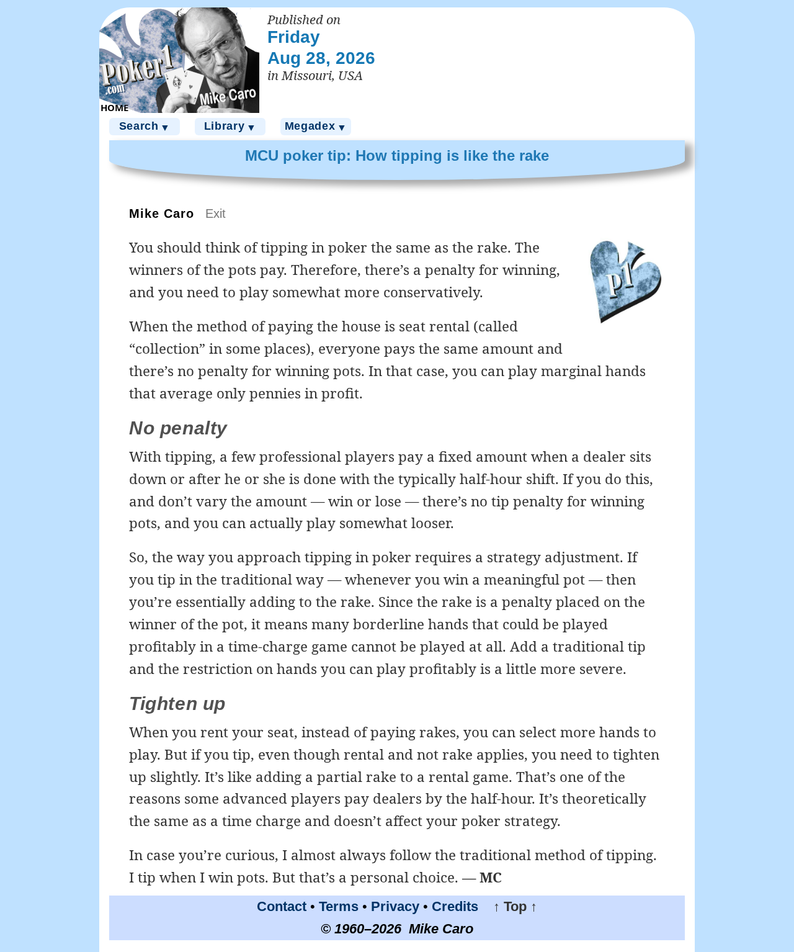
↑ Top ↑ (509, 906)
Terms (339, 906)
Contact (281, 906)
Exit (215, 213)
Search (145, 126)
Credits (455, 906)
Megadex (316, 126)
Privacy (395, 906)
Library (230, 126)
